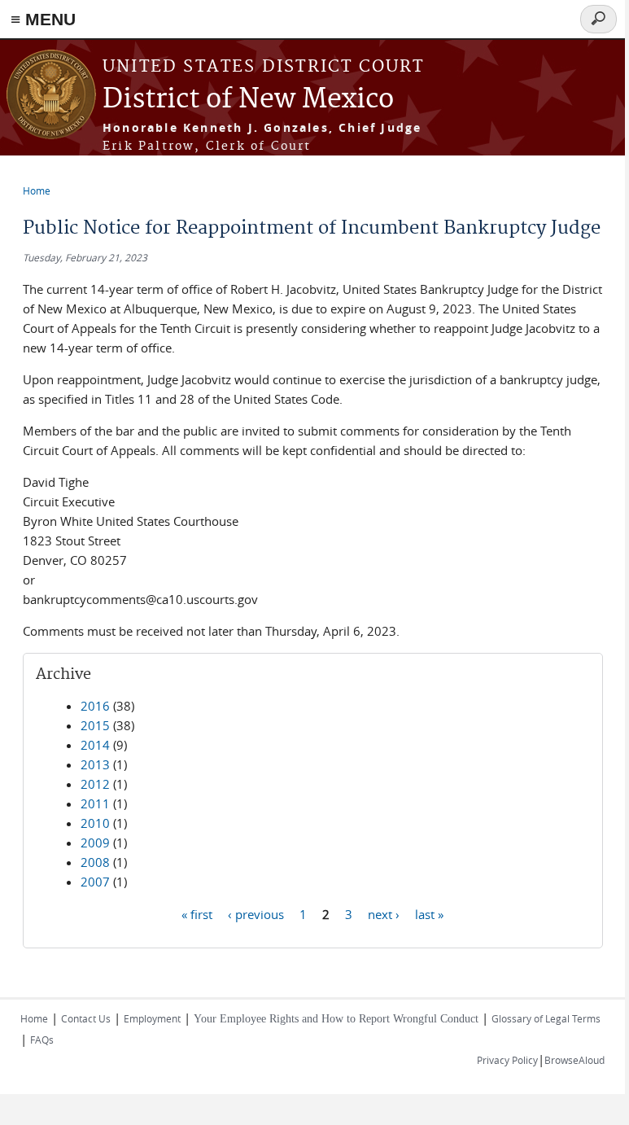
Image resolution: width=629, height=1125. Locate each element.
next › (384, 913)
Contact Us (86, 1018)
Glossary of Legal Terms (546, 1018)
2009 (95, 842)
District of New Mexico (248, 99)
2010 (95, 823)
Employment (152, 1018)
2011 (95, 803)
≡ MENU (43, 19)
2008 (95, 862)
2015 (95, 725)
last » (429, 913)
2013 (95, 764)
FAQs (42, 1039)
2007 (95, 881)
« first (196, 913)
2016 (95, 706)
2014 (95, 745)
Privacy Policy (507, 1059)
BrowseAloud (574, 1059)
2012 (95, 784)
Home (36, 190)
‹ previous (256, 913)
